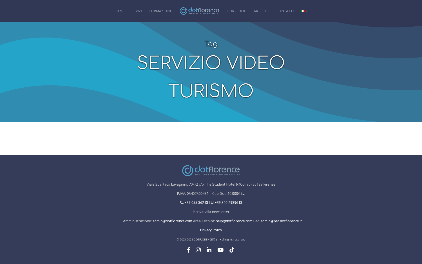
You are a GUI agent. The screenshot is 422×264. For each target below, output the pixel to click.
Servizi (136, 11)
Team (118, 11)
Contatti (285, 11)
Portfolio (237, 11)
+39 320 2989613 (228, 202)
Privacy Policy (211, 230)
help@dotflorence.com (234, 221)
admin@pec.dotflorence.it (281, 221)
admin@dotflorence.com (172, 221)
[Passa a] (304, 11)
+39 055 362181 (197, 202)
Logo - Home (199, 11)
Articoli (261, 11)
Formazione (160, 11)
